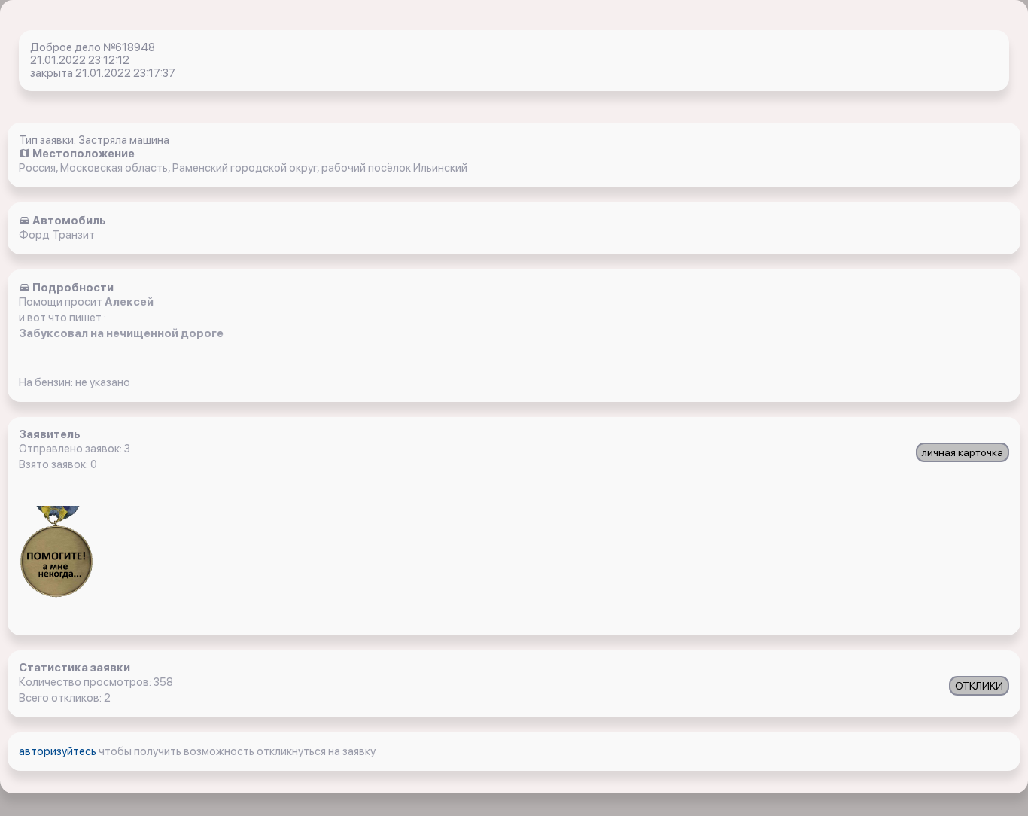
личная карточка (962, 452)
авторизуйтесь (59, 751)
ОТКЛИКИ (979, 686)
